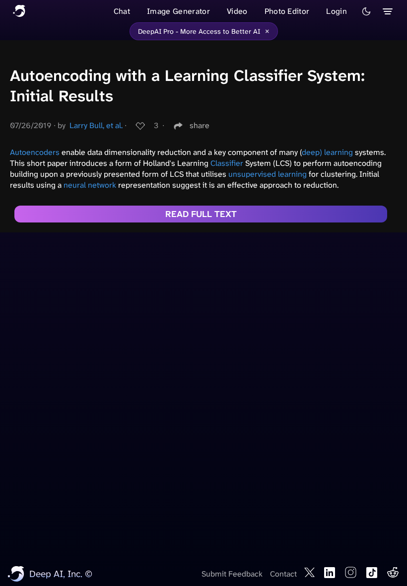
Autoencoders (35, 152)
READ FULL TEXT (201, 214)
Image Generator (178, 11)
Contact (283, 574)
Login (336, 11)
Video (237, 11)
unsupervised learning (267, 174)
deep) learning (327, 152)
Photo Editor (287, 11)
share (199, 125)
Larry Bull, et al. (96, 125)
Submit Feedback (232, 574)
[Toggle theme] (366, 11)
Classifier (226, 163)
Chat (122, 11)
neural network (90, 185)
